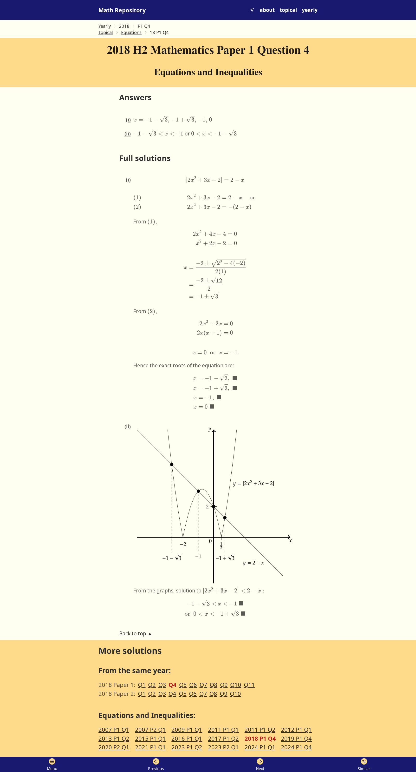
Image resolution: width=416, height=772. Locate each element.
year (310, 10)
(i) (128, 119)
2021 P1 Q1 (150, 747)
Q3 (162, 685)
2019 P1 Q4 (296, 738)
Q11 (249, 685)
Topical (105, 32)
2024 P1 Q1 (260, 747)
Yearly (104, 26)
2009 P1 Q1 (186, 729)
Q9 (224, 685)
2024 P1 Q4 (296, 747)
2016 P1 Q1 (186, 738)
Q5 (183, 685)
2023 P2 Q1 (223, 747)
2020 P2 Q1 (113, 747)
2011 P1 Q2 (260, 729)
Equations (131, 32)
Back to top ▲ (135, 633)
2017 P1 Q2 (223, 738)
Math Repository (122, 10)
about (267, 10)
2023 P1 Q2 (186, 747)
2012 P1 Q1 (296, 729)
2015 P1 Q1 (150, 738)
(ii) (127, 133)
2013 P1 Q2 (113, 738)
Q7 (203, 685)
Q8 (213, 685)
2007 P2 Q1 (150, 729)
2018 (124, 26)
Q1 (142, 685)
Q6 (193, 685)
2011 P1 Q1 (223, 729)
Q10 (235, 685)
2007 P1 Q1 (113, 729)
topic (288, 10)
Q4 (172, 694)
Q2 (152, 685)
